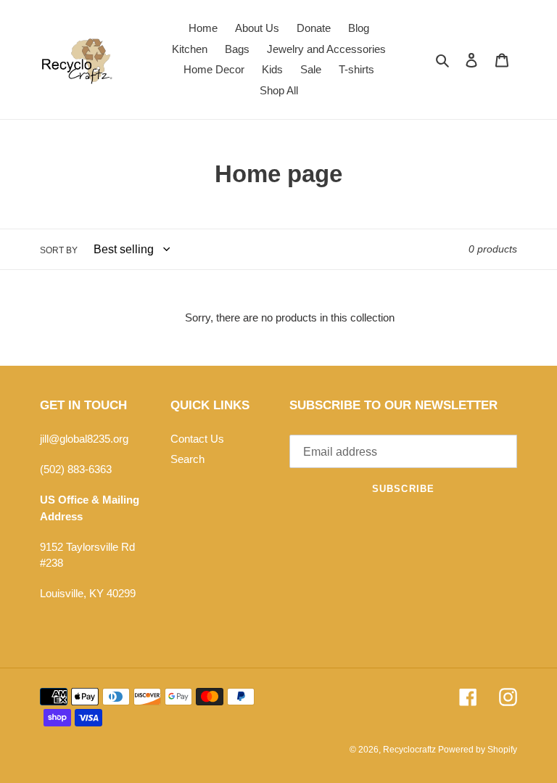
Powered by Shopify (477, 750)
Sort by (59, 250)
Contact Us (197, 439)
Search (187, 459)
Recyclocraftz (410, 750)
